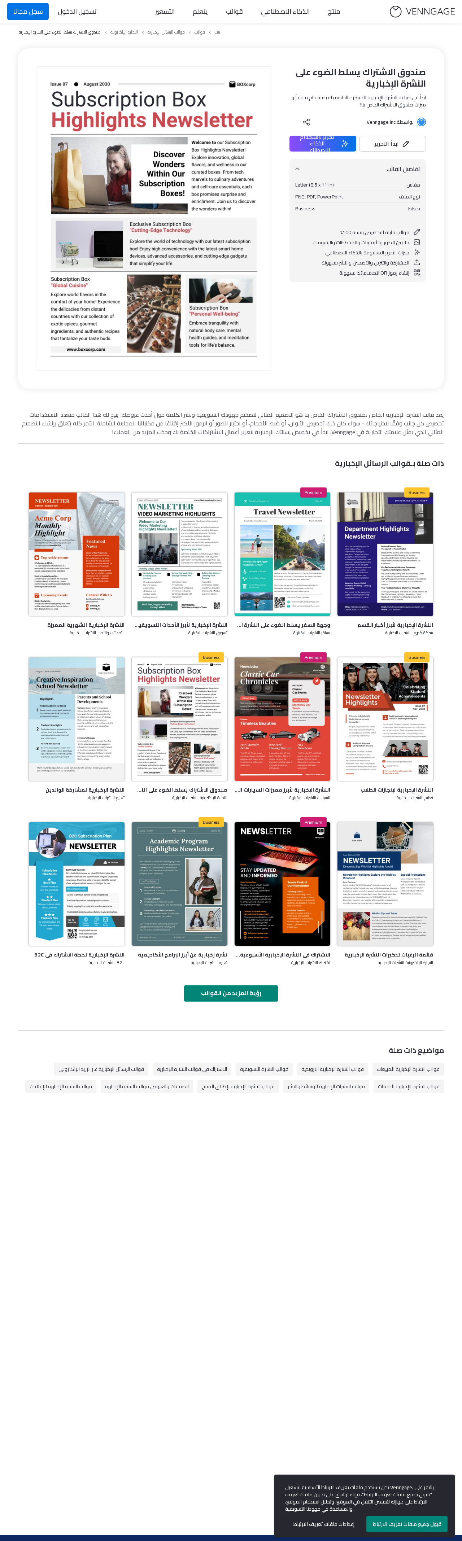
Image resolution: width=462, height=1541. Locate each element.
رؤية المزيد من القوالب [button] (231, 993)
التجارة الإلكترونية (124, 32)
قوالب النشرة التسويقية (264, 1069)
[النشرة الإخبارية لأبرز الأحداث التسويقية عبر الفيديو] (179, 554)
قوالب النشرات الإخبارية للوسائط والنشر (326, 1086)
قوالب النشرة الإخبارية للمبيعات (408, 1069)
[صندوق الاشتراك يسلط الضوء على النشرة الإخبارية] (179, 719)
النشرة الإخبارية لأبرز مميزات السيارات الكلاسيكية (282, 789)
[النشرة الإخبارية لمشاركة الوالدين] (77, 719)
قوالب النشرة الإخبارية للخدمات (409, 1086)
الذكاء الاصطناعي (285, 11)
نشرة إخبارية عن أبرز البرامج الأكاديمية (182, 954)
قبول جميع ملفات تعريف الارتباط (407, 1524)
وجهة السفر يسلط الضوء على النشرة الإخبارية (282, 625)
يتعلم (200, 11)
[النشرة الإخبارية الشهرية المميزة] (77, 554)
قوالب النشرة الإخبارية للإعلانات (61, 1086)
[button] (392, 144)
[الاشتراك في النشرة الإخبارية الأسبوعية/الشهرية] (282, 884)
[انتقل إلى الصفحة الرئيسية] (422, 12)
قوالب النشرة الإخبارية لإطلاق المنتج (238, 1086)
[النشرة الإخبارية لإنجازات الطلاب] (385, 719)
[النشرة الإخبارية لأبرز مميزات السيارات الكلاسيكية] (282, 719)
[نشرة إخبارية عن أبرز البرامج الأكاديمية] (179, 884)
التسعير (165, 11)
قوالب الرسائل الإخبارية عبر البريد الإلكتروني (101, 1069)
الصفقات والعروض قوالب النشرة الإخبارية (147, 1086)
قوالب (234, 11)
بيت (217, 32)
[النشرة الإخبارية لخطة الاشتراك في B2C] (77, 884)
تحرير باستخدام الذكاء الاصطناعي (317, 144)
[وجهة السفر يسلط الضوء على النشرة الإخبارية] (282, 554)
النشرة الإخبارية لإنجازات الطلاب (397, 789)
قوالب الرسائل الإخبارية (166, 32)
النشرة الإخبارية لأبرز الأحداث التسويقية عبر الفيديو (179, 625)
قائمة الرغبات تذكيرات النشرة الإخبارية (389, 954)
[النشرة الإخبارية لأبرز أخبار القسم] (385, 554)
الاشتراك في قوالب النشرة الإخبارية (192, 1069)
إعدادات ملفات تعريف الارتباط (323, 1524)
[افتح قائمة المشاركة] (306, 122)
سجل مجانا (28, 11)
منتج (334, 11)
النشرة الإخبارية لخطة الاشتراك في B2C (79, 954)
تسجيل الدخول (77, 11)
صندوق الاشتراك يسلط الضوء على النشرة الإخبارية (179, 789)
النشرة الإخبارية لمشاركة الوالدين (85, 789)
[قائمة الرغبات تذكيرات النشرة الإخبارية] (385, 884)
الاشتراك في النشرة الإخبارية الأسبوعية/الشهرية (282, 954)
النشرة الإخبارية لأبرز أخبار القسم (395, 625)
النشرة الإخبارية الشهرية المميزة (86, 625)
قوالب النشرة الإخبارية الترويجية (332, 1069)
